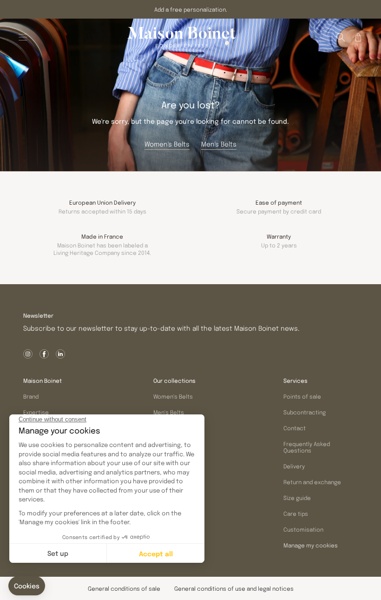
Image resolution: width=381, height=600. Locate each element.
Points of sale (302, 396)
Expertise (36, 412)
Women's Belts (173, 396)
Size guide (297, 497)
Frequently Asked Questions (306, 447)
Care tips (295, 513)
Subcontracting (304, 412)
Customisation (303, 529)
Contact (294, 428)
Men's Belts (168, 412)
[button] (340, 37)
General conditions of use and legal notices (234, 588)
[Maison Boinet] (181, 37)
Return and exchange (312, 482)
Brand (31, 396)
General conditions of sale (124, 588)
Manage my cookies (310, 545)
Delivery (294, 466)
